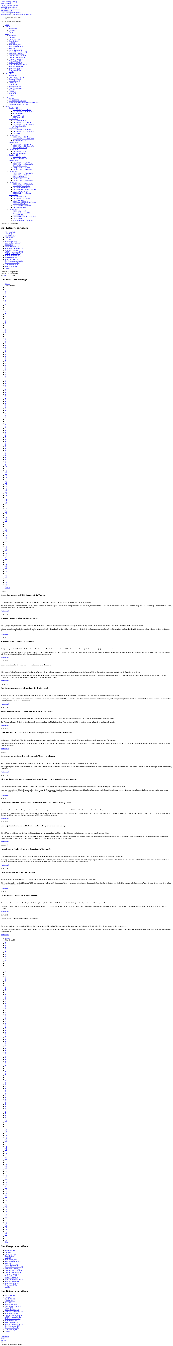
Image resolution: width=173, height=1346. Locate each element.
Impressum (4, 1335)
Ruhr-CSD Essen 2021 (20, 153)
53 (5, 381)
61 (5, 396)
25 (5, 331)
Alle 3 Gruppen (14, 99)
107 (6, 479)
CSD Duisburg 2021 (19, 151)
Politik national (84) (15, 61)
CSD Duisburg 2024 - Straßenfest (23, 131)
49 (5, 374)
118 (6, 499)
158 (6, 571)
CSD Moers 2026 (18, 115)
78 (5, 427)
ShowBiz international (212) (18, 64)
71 (5, 414)
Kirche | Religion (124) (16, 50)
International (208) (15, 45)
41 (5, 360)
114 (6, 492)
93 (5, 454)
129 (6, 519)
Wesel (3, 11)
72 (5, 416)
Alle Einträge (13, 75)
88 (5, 445)
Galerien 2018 (13, 171)
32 (5, 343)
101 (6, 468)
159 (6, 573)
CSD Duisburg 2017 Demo (21, 186)
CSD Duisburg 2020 (19, 157)
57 (5, 389)
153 (6, 562)
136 (6, 532)
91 (5, 450)
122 (6, 506)
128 (6, 517)
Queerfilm (12, 30)
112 (6, 488)
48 (5, 372)
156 (6, 568)
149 (6, 555)
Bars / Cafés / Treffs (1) (16, 77)
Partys (11, 32)
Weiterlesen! (5, 611)
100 (6, 466)
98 (5, 463)
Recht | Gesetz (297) (15, 63)
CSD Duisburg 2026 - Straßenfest (23, 111)
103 (6, 472)
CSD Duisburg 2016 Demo (21, 198)
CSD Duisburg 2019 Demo (21, 162)
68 (5, 409)
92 (5, 452)
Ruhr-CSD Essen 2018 (20, 177)
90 (5, 448)
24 (5, 329)
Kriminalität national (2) (16, 54)
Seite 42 (7, 284)
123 (6, 508)
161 (6, 577)
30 (5, 340)
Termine (7, 26)
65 (5, 403)
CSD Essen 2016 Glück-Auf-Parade (24, 202)
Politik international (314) (17, 59)
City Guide (8, 73)
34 (5, 347)
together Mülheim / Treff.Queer (19, 104)
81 (5, 432)
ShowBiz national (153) (16, 66)
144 (6, 546)
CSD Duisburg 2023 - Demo (22, 137)
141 (6, 541)
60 (5, 394)
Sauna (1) (12, 90)
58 (5, 390)
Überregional (9, 12)
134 (6, 528)
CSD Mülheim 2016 (19, 207)
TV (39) (11, 72)
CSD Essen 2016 (18, 200)
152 (6, 560)
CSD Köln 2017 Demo (20, 191)
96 (5, 459)
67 (5, 407)
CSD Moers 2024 (18, 133)
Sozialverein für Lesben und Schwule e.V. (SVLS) (25, 102)
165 (6, 584)
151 (6, 559)
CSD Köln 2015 (18, 218)
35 (5, 349)
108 (6, 481)
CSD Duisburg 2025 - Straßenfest (23, 124)
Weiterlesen (4, 725)
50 (5, 376)
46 (5, 369)
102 (6, 470)
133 (6, 526)
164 (6, 582)
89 (5, 446)
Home (7, 25)
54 (5, 383)
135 (6, 530)
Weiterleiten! (5, 749)
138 (6, 535)
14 (5, 311)
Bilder (7, 106)
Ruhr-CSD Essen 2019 (20, 166)
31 (5, 342)
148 (6, 553)
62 (5, 398)
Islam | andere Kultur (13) (17, 46)
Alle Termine (13, 28)
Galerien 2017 (13, 182)
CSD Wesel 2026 (18, 117)
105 (6, 475)
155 (6, 566)
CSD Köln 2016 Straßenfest (22, 206)
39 (5, 356)
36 (5, 351)
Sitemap (3, 1338)
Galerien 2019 (13, 160)
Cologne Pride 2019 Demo (21, 168)
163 (6, 580)
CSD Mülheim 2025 (19, 120)
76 (5, 423)
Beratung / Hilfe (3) (15, 79)
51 (5, 378)
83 (5, 436)
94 (5, 456)
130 (6, 521)
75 (5, 421)
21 (5, 323)
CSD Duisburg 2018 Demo (21, 175)
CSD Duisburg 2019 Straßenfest (23, 164)
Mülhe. (3, 7)
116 (6, 495)
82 (5, 434)
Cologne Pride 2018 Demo (21, 178)
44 (5, 365)
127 (6, 515)
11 (5, 305)
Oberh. (3, 9)
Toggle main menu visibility (12, 21)
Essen (3, 3)
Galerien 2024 (13, 128)
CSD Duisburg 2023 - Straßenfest (23, 139)
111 (6, 486)
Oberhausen (9, 9)
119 (6, 501)
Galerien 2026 (13, 108)
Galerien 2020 (13, 155)
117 (6, 497)
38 (5, 354)
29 (5, 338)
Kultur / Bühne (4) (15, 86)
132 (6, 524)
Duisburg (8, 2)
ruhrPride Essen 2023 (19, 140)
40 (5, 358)
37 (5, 352)
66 (5, 405)
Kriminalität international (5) (18, 52)
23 (5, 327)
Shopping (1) (13, 93)
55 (5, 385)
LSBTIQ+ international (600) (18, 55)
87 (5, 443)
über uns (3, 1340)
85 (5, 439)
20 (5, 322)
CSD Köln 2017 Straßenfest (22, 193)
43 (5, 363)
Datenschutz (5, 1337)
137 (6, 533)
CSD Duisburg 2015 (19, 211)
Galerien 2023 (13, 135)
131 (6, 522)
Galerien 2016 (13, 195)
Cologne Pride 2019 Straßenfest (23, 169)
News (7, 34)
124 (6, 510)
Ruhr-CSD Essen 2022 (20, 148)
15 (5, 313)
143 (6, 544)
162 (6, 579)
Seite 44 (7, 588)
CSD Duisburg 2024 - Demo (22, 130)
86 (5, 441)
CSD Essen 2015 (18, 215)
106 (6, 477)
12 (5, 307)
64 (5, 401)
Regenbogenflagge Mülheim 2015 (23, 220)
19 (5, 320)
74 (5, 419)
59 (5, 392)
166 (6, 586)
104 (6, 474)
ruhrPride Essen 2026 (19, 113)
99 (5, 465)
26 (5, 333)
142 (6, 542)
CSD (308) (12, 37)
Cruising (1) (12, 83)
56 (5, 387)
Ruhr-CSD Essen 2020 (20, 158)
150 (6, 557)
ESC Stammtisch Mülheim (17, 101)
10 (5, 304)
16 (5, 314)
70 (5, 412)
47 (5, 371)
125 (6, 512)
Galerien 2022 (13, 142)
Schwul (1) (12, 92)
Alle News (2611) (10, 232)
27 (5, 334)
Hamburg (9, 5)
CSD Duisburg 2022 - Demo (22, 144)
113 (6, 490)
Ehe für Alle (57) (14, 39)
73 (5, 418)
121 (6, 504)
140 (6, 539)
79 (5, 428)
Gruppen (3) (13, 84)
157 (6, 569)
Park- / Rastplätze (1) (15, 88)
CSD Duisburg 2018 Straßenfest (23, 173)
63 (5, 399)
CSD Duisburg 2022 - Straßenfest (23, 146)
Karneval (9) (13, 48)
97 (5, 461)
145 (6, 548)
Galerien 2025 (13, 119)
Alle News (12, 35)
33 (5, 345)
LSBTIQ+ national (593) (17, 57)
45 (5, 367)
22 (5, 325)
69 (5, 410)
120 (6, 503)
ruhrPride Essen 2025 (19, 126)
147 (6, 551)
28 (5, 336)
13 (5, 309)
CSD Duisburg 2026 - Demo (22, 110)
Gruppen (7, 97)
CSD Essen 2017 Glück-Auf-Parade (24, 189)
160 (6, 575)
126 (6, 513)
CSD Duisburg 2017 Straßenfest (23, 184)
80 (5, 430)
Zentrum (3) (12, 95)
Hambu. (3, 5)
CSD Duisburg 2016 (19, 196)
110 (6, 484)
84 (5, 437)
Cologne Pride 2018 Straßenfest (23, 180)
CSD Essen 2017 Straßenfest (22, 187)
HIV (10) (12, 43)
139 (6, 537)
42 (5, 361)
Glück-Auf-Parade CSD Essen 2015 (24, 216)
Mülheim (8, 7)
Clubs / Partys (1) (14, 81)
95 (5, 457)
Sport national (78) (15, 70)
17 (5, 316)
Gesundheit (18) (14, 41)
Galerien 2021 (13, 149)
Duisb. (3, 2)
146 (6, 550)
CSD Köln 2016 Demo (20, 204)
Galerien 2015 (13, 209)
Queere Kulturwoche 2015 (21, 213)
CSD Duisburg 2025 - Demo (22, 122)
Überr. (3, 12)
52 (5, 380)
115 (6, 494)
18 (5, 318)
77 (5, 425)
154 (6, 564)
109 (6, 483)
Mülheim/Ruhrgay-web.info (16, 14)
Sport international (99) (16, 68)
